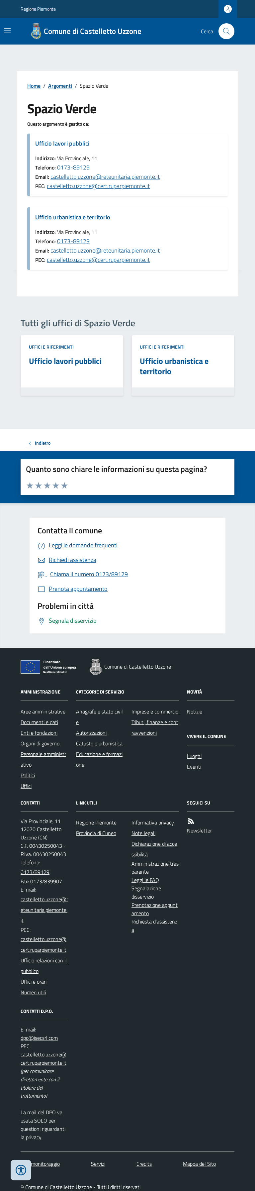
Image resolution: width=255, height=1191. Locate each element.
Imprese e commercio (154, 711)
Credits (144, 1164)
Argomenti (60, 86)
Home (34, 86)
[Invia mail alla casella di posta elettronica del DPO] (39, 1038)
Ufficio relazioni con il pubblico (44, 965)
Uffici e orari (33, 982)
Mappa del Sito (199, 1164)
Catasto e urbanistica (99, 743)
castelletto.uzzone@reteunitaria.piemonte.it (105, 176)
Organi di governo (40, 743)
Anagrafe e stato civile (99, 716)
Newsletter (199, 830)
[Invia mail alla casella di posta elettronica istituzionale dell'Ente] (44, 910)
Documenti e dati (39, 722)
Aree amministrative (43, 711)
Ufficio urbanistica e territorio (72, 217)
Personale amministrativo (43, 759)
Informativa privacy (152, 822)
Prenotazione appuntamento (154, 909)
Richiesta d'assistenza (154, 926)
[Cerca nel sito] (223, 31)
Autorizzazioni (91, 733)
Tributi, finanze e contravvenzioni (154, 727)
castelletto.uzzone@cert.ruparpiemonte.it (98, 185)
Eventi (194, 767)
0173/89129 (35, 872)
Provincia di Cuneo (96, 833)
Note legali (143, 833)
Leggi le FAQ (145, 880)
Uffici (26, 786)
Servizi (98, 1164)
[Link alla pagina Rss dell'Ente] (191, 821)
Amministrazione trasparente (155, 868)
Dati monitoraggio (40, 1164)
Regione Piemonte (38, 8)
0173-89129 (73, 167)
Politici (28, 775)
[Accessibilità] (21, 1170)
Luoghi (194, 756)
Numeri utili (33, 992)
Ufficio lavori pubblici (62, 143)
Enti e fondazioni (39, 733)
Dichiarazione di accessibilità (154, 849)
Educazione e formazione (99, 759)
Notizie (194, 711)
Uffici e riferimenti (51, 346)
